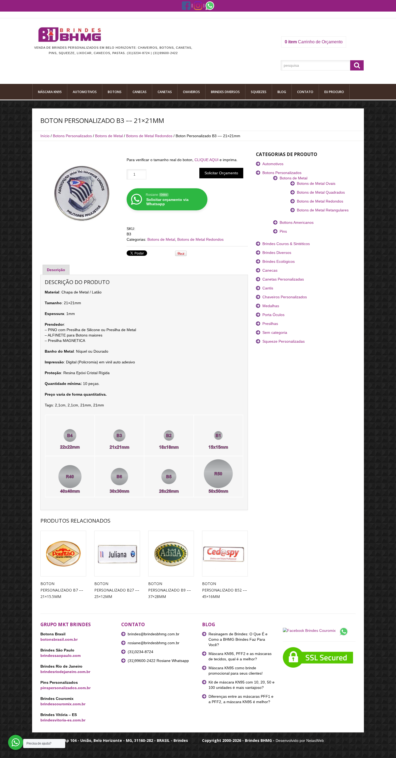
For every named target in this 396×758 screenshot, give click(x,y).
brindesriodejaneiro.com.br (65, 672)
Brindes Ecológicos (278, 261)
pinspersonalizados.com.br (65, 688)
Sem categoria (274, 332)
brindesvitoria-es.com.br (62, 720)
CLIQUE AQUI (206, 160)
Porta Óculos (273, 315)
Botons (114, 92)
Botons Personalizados (72, 136)
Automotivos (85, 92)
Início (45, 136)
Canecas (140, 92)
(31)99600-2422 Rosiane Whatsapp (158, 660)
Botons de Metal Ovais (316, 183)
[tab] (56, 270)
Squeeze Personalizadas (283, 341)
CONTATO (133, 624)
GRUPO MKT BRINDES (65, 624)
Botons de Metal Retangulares (323, 210)
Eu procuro (334, 92)
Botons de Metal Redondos (149, 136)
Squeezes (258, 92)
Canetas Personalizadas (283, 279)
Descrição (56, 270)
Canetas (165, 92)
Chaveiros (191, 92)
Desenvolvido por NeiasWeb (300, 740)
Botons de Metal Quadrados (321, 192)
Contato (305, 92)
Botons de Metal (109, 136)
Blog (281, 92)
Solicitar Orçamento (221, 173)
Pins (283, 231)
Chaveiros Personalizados (284, 297)
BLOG (208, 624)
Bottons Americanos (297, 222)
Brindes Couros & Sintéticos (286, 244)
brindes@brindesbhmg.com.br (153, 634)
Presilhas (270, 323)
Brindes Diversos (225, 92)
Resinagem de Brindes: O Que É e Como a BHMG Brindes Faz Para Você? (238, 639)
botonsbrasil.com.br (59, 639)
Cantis (267, 288)
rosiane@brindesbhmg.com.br (153, 643)
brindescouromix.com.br (62, 704)
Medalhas (270, 306)
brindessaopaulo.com (60, 655)
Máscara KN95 (50, 92)
